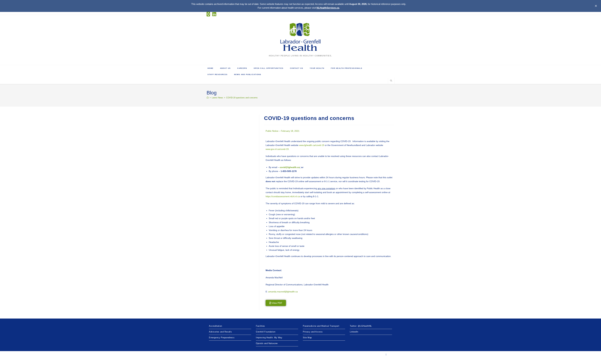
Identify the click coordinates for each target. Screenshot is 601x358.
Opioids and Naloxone (267, 343)
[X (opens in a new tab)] (209, 14)
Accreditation (215, 326)
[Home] (208, 97)
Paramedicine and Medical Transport (321, 326)
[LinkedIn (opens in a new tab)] (214, 14)
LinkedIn (354, 332)
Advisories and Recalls (220, 332)
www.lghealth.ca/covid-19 (311, 145)
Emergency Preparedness (221, 337)
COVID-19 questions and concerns (242, 97)
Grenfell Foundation (265, 332)
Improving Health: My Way (269, 337)
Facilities (260, 326)
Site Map (307, 337)
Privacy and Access (313, 332)
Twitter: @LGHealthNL (361, 326)
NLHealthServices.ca (327, 7)
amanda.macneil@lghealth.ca (283, 291)
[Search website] (391, 81)
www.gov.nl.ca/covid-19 (277, 149)
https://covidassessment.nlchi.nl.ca (283, 196)
